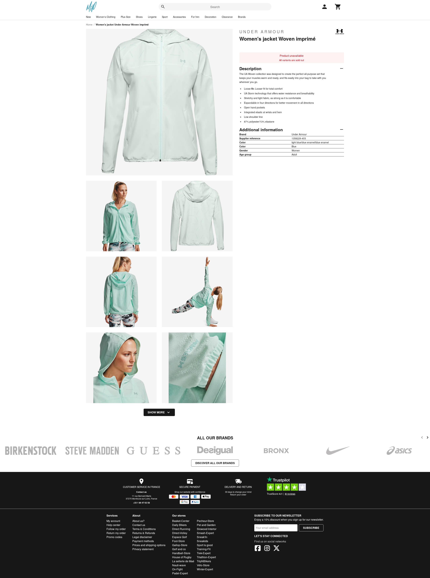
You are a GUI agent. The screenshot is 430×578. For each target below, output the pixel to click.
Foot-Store (178, 541)
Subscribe (311, 528)
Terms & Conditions (144, 529)
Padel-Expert (180, 573)
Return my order (116, 533)
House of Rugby (181, 557)
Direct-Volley (179, 533)
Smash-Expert (205, 533)
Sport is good (205, 545)
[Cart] (338, 6)
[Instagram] (267, 548)
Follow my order (116, 529)
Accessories (179, 16)
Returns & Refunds (143, 533)
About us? (138, 521)
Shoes (139, 16)
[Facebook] (257, 548)
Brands (242, 16)
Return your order (238, 494)
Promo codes (114, 537)
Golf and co (179, 549)
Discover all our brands (215, 463)
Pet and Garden (206, 525)
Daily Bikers (179, 525)
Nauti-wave (179, 565)
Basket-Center (180, 521)
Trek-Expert (203, 553)
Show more (156, 412)
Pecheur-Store (205, 521)
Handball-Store (181, 553)
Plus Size (126, 16)
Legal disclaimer (142, 537)
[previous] (422, 438)
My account (113, 521)
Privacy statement (143, 549)
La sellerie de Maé (183, 561)
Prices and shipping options (148, 545)
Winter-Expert (205, 569)
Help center (113, 525)
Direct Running (181, 529)
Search (215, 7)
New (88, 16)
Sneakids (202, 541)
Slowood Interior (206, 529)
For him (195, 16)
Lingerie (152, 16)
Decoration (210, 16)
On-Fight (177, 569)
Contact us (141, 492)
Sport (165, 16)
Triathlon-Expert (206, 557)
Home (89, 24)
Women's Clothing (105, 16)
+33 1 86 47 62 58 (141, 502)
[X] (276, 548)
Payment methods (143, 541)
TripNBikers (204, 561)
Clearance (227, 16)
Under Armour (262, 31)
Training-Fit (203, 549)
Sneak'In (202, 537)
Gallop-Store (179, 545)
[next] (427, 438)
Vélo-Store (203, 565)
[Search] (163, 6)
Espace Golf (179, 537)
